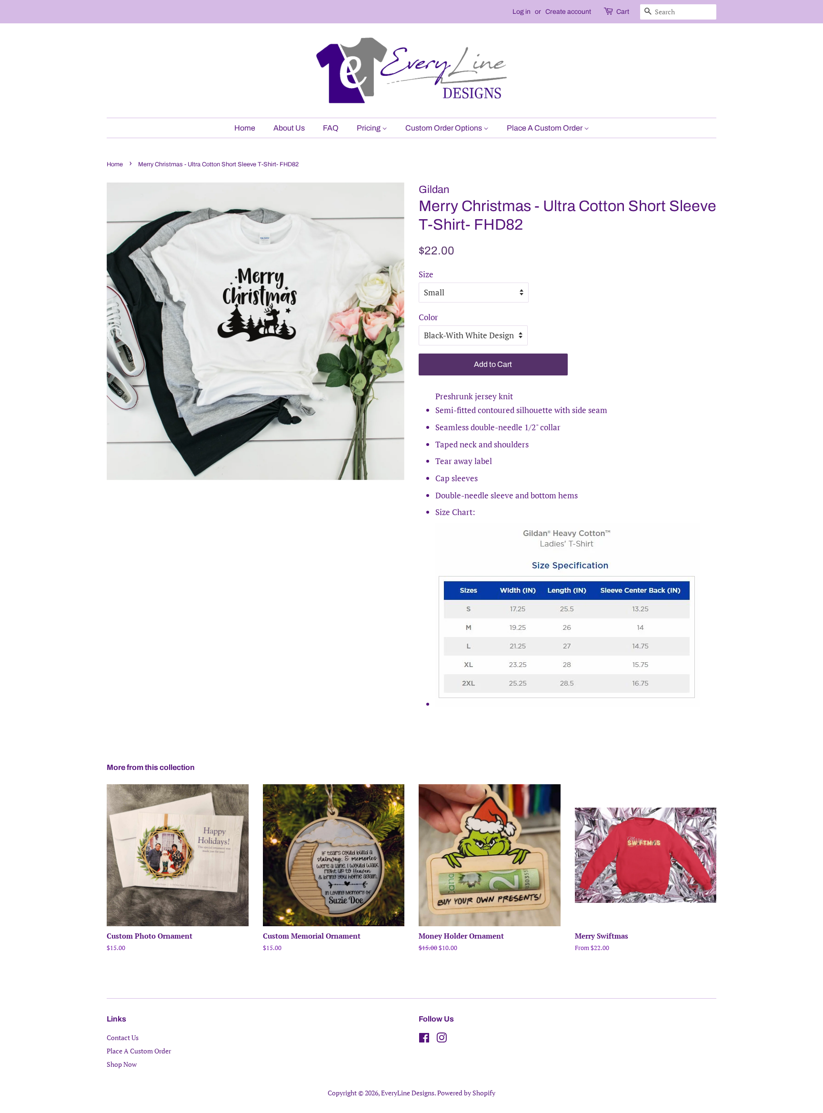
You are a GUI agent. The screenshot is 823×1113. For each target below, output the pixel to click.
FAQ (331, 128)
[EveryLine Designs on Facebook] (424, 1039)
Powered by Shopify (466, 1092)
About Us (289, 128)
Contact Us (123, 1037)
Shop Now (122, 1064)
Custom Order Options (444, 128)
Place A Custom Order (545, 128)
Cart (622, 11)
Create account (568, 11)
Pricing (369, 128)
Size (426, 274)
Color (428, 317)
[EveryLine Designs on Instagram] (441, 1039)
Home (244, 128)
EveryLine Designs (407, 1092)
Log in (521, 11)
